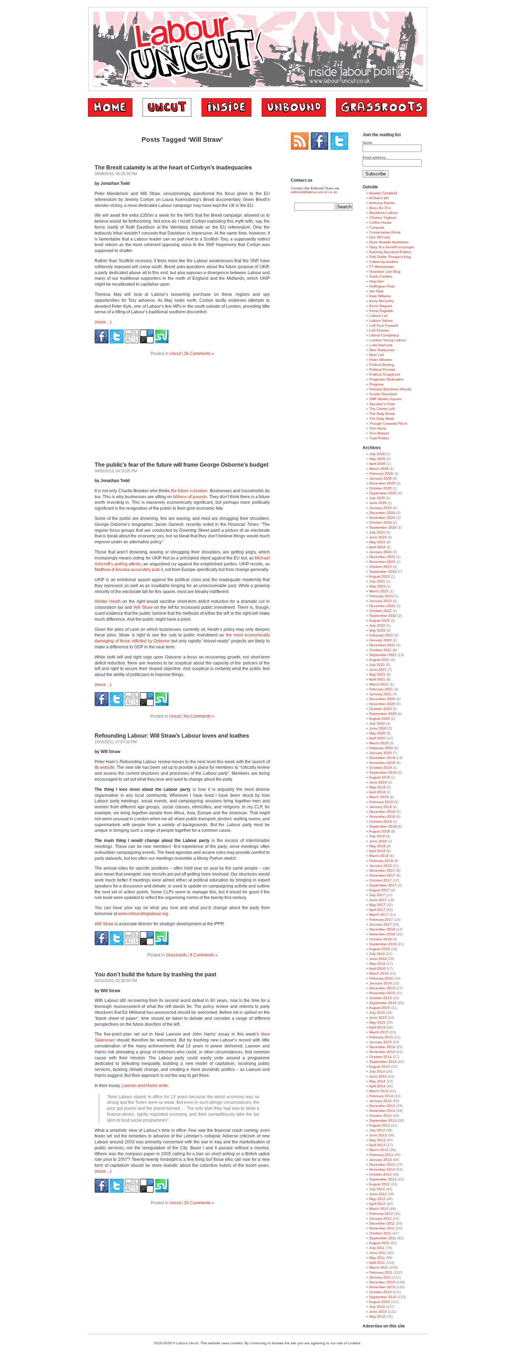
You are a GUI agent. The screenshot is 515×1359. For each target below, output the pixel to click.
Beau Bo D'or (380, 208)
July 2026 (377, 454)
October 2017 (380, 880)
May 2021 (377, 674)
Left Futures (379, 330)
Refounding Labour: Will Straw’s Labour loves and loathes (172, 736)
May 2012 (377, 1199)
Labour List (378, 316)
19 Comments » (199, 1202)
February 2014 (381, 1096)
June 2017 (378, 900)
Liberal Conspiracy (384, 335)
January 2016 (380, 983)
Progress (376, 384)
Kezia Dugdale (381, 311)
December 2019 (382, 758)
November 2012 (382, 1169)
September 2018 (383, 826)
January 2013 (380, 1160)
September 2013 (383, 1120)
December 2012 (382, 1164)
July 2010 (377, 1307)
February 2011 (381, 1272)
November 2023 (382, 562)
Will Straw (143, 607)
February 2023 (381, 596)
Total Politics (379, 438)
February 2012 (381, 1213)
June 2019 (378, 782)
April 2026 (377, 464)
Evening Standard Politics (390, 252)
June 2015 (378, 1017)
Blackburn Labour (383, 213)
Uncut (175, 353)
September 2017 (383, 885)
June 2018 (378, 841)
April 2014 (377, 1086)
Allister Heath (108, 601)
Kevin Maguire (380, 306)
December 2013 (382, 1106)
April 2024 (377, 547)
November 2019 (382, 763)
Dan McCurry (379, 237)
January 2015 (380, 1042)
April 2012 (377, 1204)
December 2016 (382, 929)
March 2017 (379, 915)
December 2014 (382, 1047)
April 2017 (377, 910)
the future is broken (189, 490)
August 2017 (379, 890)
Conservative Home (385, 232)
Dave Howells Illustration (388, 242)
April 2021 (377, 679)
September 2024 (383, 527)
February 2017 (381, 919)
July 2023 (377, 581)
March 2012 (379, 1209)
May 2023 (377, 586)
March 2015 (379, 1032)
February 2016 (381, 978)
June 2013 (378, 1135)
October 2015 (380, 998)
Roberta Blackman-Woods (390, 389)
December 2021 (382, 645)
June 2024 (378, 537)
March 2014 (379, 1091)
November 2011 (382, 1228)
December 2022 (382, 606)
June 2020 (378, 728)
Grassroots (176, 955)
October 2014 (380, 1057)
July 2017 (377, 895)
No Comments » (199, 716)
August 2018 (379, 831)
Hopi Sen (376, 281)
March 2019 (379, 797)
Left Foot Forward (383, 325)
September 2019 (383, 772)
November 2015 (382, 993)
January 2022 (380, 640)
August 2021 (379, 660)
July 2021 (377, 665)
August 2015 (379, 1008)
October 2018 (380, 821)
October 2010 (380, 1292)
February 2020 (381, 748)
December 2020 (382, 699)
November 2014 (382, 1052)
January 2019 (380, 807)
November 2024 (382, 518)
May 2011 (377, 1258)
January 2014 (380, 1101)
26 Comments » (199, 353)
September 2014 (383, 1062)
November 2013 (382, 1111)
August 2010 (379, 1302)
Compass (376, 227)
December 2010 (382, 1282)
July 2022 (377, 625)
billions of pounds (190, 496)
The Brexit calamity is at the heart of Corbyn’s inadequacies (173, 167)
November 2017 (382, 875)
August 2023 (379, 576)
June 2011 (377, 1253)
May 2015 (377, 1022)
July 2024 (377, 532)
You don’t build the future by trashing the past (155, 974)
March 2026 (379, 469)
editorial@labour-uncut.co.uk (314, 192)
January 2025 (380, 508)
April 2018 (377, 851)
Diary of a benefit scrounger (391, 247)
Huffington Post (381, 286)
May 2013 (377, 1140)
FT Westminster (381, 267)
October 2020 (380, 709)
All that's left (379, 198)
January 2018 (380, 865)
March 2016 (379, 973)
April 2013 (377, 1145)
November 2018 (382, 816)
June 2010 (378, 1311)
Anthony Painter (382, 203)
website (107, 767)
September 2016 (383, 944)
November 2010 (382, 1287)
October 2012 (380, 1174)
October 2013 (380, 1115)
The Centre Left (382, 409)
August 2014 (379, 1066)
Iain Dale (376, 291)
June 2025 (378, 503)
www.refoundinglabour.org (143, 913)
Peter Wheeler (380, 360)
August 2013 (379, 1125)
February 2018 (381, 861)
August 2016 (379, 949)
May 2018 (377, 846)
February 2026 (381, 473)
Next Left (376, 355)
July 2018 (377, 836)
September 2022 (383, 616)
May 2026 (377, 459)
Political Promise (382, 369)
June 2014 (378, 1076)
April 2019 (377, 792)
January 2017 (380, 924)
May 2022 (377, 630)
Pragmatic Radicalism (386, 379)
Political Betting (381, 365)
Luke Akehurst (380, 345)
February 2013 (381, 1155)
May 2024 (377, 542)
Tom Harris (377, 428)
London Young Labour (387, 340)
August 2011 (379, 1243)
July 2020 (377, 723)
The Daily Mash (381, 418)
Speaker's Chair (382, 404)
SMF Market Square (385, 399)
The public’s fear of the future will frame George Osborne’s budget (181, 465)
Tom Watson (379, 433)
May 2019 (377, 787)
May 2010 (377, 1316)
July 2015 (377, 1013)
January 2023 (380, 601)
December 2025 (382, 483)
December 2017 (382, 870)
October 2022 (380, 611)
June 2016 (378, 959)
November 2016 (382, 934)
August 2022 (379, 620)
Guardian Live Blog (384, 271)
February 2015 (381, 1037)
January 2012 (380, 1218)
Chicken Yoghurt (382, 217)
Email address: (374, 157)
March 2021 (379, 684)
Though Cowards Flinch (388, 423)
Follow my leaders (383, 262)
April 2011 (377, 1262)
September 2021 (383, 655)
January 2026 (380, 478)
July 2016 (377, 954)
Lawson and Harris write (145, 1085)
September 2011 (382, 1238)
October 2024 (380, 522)
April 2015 (377, 1027)
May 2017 (377, 905)
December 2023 (382, 557)
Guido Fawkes (380, 276)
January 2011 (380, 1277)
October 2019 (380, 767)
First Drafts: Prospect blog (390, 257)
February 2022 (381, 635)
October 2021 (380, 650)
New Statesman (382, 350)
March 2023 (379, 591)
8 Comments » (204, 955)
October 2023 (380, 567)
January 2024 (380, 552)
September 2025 (383, 493)
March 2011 (378, 1267)
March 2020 (379, 743)
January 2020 (380, 753)
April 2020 (377, 738)
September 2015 (383, 1003)
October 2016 (380, 939)
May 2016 (377, 964)
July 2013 (377, 1130)
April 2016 (377, 968)
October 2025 (380, 488)
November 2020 (382, 704)
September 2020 (383, 714)
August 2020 (379, 718)
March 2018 (379, 856)
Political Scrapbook (384, 374)
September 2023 (383, 571)
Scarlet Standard (383, 394)
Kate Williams (380, 296)
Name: (368, 143)
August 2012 (379, 1184)
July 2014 (377, 1071)
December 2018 (382, 812)
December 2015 (382, 988)
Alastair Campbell (383, 193)
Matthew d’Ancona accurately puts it (129, 569)
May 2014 (377, 1081)
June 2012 (378, 1194)
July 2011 (377, 1248)
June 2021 (378, 669)
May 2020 (377, 733)
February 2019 (381, 802)
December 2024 (382, 513)
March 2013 (379, 1150)
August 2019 (379, 777)
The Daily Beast (382, 414)
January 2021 (380, 694)
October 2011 (380, 1233)
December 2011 (382, 1223)
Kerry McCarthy (381, 301)
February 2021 (381, 689)
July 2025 (377, 498)
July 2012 (377, 1189)
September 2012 (383, 1179)
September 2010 (383, 1297)
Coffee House (380, 222)
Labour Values (381, 320)
